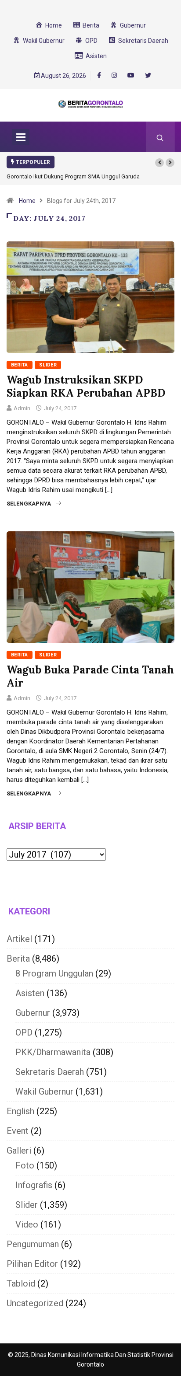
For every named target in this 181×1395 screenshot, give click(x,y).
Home (27, 200)
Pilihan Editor (32, 1264)
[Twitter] (148, 76)
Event (18, 1131)
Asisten (29, 993)
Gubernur (32, 1013)
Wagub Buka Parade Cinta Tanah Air (90, 676)
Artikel (19, 939)
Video (26, 1224)
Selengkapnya (29, 503)
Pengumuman (33, 1244)
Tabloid (21, 1283)
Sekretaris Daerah (49, 1072)
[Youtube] (130, 76)
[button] (159, 162)
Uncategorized (35, 1303)
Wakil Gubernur (44, 1091)
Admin (22, 408)
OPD (24, 1032)
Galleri (19, 1150)
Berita (19, 365)
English (20, 1111)
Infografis (33, 1185)
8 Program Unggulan (54, 973)
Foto (24, 1165)
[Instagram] (114, 76)
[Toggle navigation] (21, 136)
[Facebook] (99, 75)
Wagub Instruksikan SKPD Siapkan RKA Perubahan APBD (86, 386)
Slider (48, 365)
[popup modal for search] (160, 137)
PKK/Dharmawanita (52, 1052)
